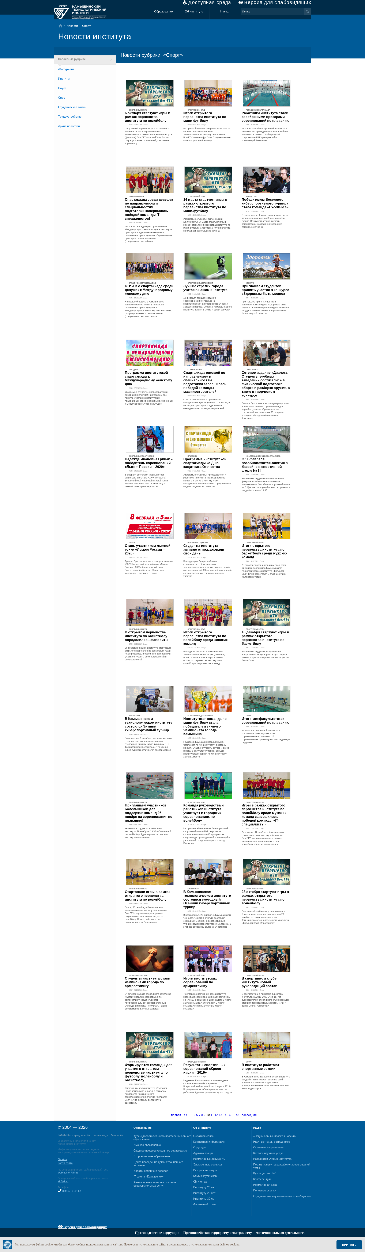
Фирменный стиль (204, 1204)
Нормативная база (265, 1184)
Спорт (62, 97)
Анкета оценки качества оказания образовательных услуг (154, 1184)
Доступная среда (209, 2)
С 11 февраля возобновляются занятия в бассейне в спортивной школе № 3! (265, 464)
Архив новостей (69, 126)
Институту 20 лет (204, 1187)
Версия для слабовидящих (277, 2)
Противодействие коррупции (157, 1232)
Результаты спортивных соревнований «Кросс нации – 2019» (204, 1068)
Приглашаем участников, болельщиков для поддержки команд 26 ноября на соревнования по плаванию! (148, 813)
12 (216, 1115)
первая (176, 1115)
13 (220, 1115)
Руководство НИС (264, 1173)
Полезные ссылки (264, 1190)
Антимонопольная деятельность (280, 1232)
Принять (349, 1245)
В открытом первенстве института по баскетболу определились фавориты (146, 636)
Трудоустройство (70, 116)
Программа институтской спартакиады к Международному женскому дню (148, 378)
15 (229, 1115)
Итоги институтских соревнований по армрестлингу (200, 982)
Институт (64, 78)
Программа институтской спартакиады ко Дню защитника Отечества (204, 463)
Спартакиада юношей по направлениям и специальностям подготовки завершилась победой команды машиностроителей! (204, 382)
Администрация (203, 1153)
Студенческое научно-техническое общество (282, 1196)
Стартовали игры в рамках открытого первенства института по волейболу (147, 895)
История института (205, 1170)
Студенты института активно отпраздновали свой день (203, 549)
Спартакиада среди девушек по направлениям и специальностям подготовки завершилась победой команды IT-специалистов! (149, 209)
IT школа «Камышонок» (148, 1176)
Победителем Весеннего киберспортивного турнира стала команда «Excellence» (265, 203)
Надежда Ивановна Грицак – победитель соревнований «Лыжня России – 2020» (149, 463)
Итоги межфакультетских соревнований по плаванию (266, 720)
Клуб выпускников (205, 1175)
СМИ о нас (200, 1181)
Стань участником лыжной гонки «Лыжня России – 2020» (147, 549)
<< (185, 1115)
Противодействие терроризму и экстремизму (217, 1232)
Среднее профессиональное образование (160, 1150)
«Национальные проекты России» (274, 1136)
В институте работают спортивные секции (260, 1066)
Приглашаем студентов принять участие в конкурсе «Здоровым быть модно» (265, 289)
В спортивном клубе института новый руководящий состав (259, 982)
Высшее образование (147, 1144)
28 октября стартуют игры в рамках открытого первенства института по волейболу (265, 897)
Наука (224, 11)
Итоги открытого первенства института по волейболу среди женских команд (205, 637)
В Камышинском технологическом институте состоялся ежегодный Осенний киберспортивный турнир (207, 899)
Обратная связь (203, 1136)
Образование (163, 11)
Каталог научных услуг (268, 1153)
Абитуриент (66, 69)
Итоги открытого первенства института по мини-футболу (204, 116)
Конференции (262, 1179)
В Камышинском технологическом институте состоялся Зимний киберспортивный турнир (148, 724)
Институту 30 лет (204, 1198)
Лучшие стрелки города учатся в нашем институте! (206, 288)
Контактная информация (209, 1141)
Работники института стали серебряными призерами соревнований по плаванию (266, 116)
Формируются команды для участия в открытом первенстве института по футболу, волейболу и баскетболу (148, 1072)
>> (237, 1115)
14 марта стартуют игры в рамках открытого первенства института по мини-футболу (205, 205)
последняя (249, 1115)
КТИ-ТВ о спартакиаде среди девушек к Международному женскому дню (149, 289)
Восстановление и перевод (150, 1170)
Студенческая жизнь (72, 107)
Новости (72, 25)
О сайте (62, 1159)
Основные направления (268, 1147)
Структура (199, 1147)
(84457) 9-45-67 (71, 1191)
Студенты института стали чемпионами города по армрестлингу (147, 982)
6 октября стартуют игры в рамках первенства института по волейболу (147, 116)
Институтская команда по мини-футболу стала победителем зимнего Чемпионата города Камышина (205, 726)
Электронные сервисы (207, 1164)
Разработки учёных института (272, 1158)
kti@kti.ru (63, 1181)
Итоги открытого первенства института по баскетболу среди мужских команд (264, 551)
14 (224, 1115)
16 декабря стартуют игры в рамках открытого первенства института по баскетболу (265, 637)
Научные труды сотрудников (271, 1141)
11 (212, 1115)
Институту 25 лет (204, 1193)
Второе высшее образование (151, 1156)
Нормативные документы (209, 1158)
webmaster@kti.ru (68, 1172)
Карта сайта (65, 1163)
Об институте (194, 11)
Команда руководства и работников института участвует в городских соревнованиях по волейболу (203, 813)
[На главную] (62, 26)
